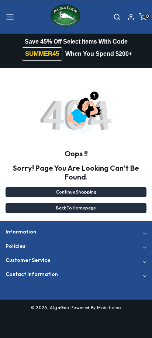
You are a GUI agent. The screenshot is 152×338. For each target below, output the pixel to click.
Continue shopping (76, 192)
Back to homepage (76, 208)
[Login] (131, 17)
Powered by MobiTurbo (95, 307)
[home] (75, 328)
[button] (10, 17)
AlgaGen (59, 307)
